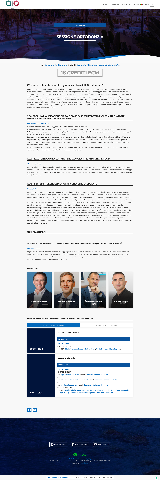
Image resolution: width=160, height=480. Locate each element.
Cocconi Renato (39, 301)
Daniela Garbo (89, 390)
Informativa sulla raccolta (58, 477)
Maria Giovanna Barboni (75, 349)
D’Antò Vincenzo (66, 301)
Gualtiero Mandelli (102, 390)
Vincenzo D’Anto (33, 248)
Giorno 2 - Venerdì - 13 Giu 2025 (53, 325)
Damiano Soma (82, 393)
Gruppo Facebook (81, 444)
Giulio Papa (115, 390)
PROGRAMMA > (63, 344)
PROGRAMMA (63, 370)
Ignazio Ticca (94, 393)
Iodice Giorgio (121, 301)
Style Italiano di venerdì (70, 375)
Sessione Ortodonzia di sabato (96, 385)
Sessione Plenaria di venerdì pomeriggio (98, 65)
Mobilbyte (84, 463)
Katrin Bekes (90, 349)
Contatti (72, 459)
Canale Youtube (103, 444)
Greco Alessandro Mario (93, 302)
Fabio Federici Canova (74, 390)
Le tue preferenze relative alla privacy (92, 477)
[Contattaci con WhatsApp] (80, 455)
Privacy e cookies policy (83, 459)
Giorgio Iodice (32, 189)
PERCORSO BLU (63, 365)
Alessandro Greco (34, 164)
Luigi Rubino (71, 393)
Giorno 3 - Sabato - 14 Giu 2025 (106, 325)
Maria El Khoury (102, 349)
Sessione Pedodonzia (56, 65)
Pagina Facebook (59, 444)
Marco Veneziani (107, 393)
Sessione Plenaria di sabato (97, 375)
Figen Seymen (114, 349)
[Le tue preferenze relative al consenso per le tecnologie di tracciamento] (157, 478)
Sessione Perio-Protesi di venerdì (75, 380)
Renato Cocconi (33, 123)
